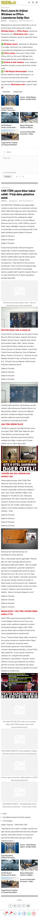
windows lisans (18, 92)
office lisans (6, 92)
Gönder (7, 176)
